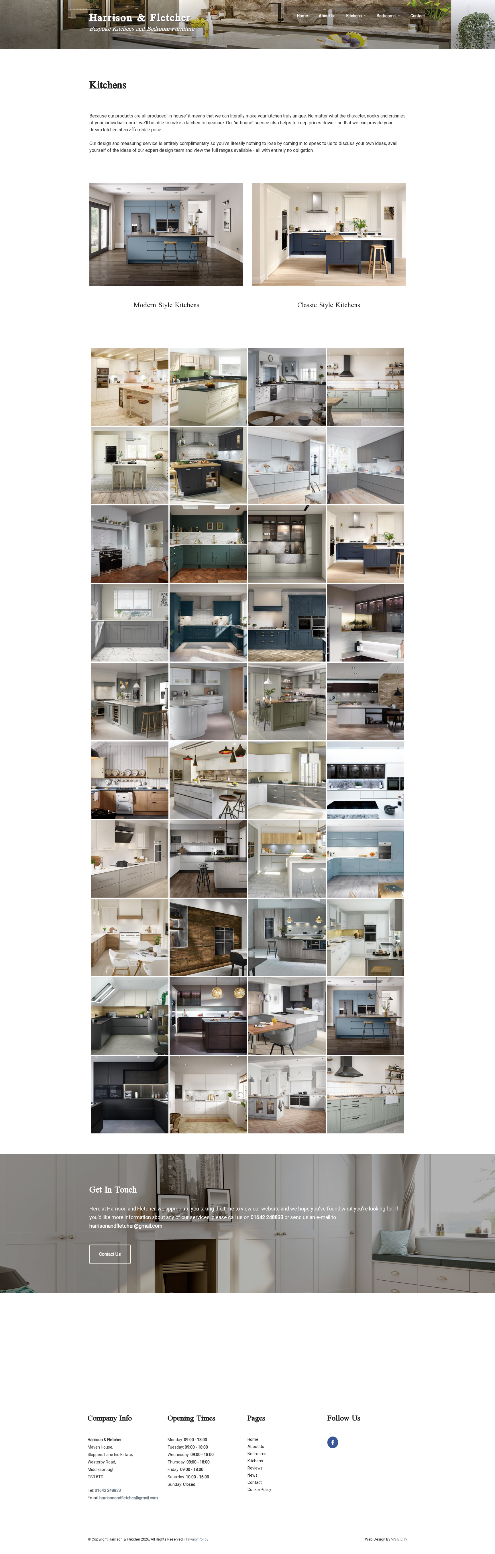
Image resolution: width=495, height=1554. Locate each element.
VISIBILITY (399, 1539)
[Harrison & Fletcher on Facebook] (332, 1442)
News (252, 1475)
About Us (327, 15)
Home (302, 15)
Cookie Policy (259, 1489)
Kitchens (354, 15)
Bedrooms (386, 15)
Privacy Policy (197, 1539)
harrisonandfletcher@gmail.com (125, 1226)
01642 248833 (267, 1217)
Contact (417, 15)
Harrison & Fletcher (140, 18)
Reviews (255, 1468)
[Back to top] (483, 1542)
